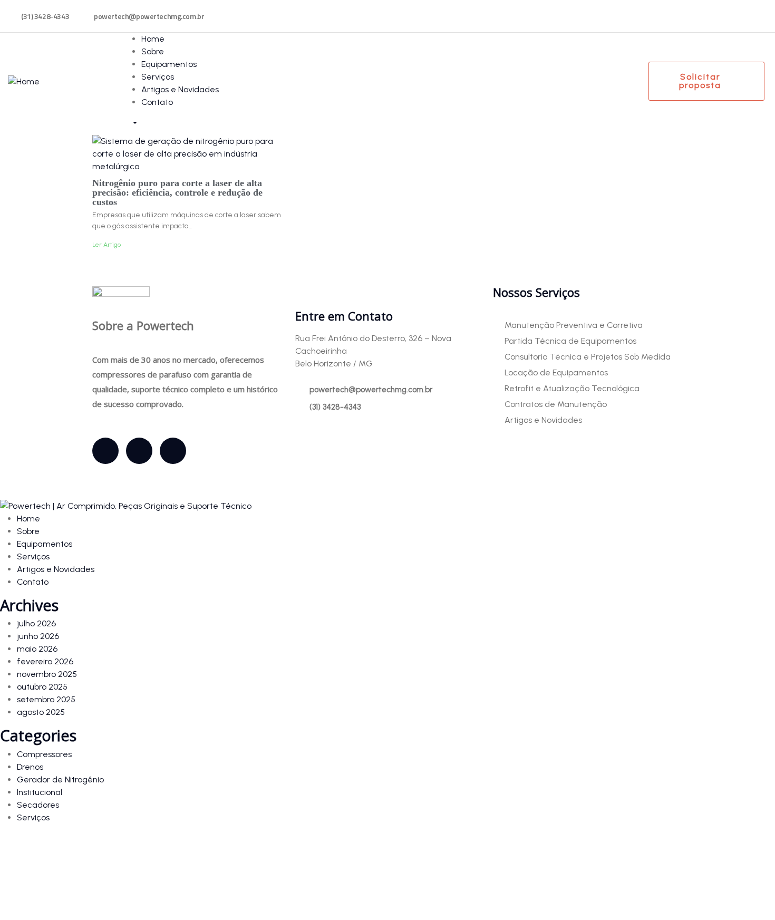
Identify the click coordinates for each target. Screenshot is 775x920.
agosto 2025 (41, 712)
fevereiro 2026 (45, 661)
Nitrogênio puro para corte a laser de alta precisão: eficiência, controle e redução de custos (177, 192)
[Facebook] (105, 451)
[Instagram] (139, 451)
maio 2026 (37, 649)
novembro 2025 (47, 674)
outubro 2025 (42, 687)
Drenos (30, 767)
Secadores (38, 805)
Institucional (39, 792)
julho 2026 (36, 623)
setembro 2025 (46, 699)
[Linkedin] (173, 451)
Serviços (33, 817)
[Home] (24, 81)
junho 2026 (38, 636)
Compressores (44, 754)
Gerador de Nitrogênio (60, 779)
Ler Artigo (106, 244)
